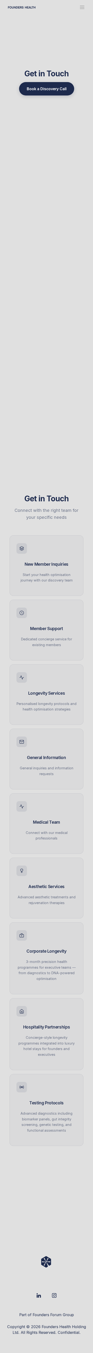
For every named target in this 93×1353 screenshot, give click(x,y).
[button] (82, 7)
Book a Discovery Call (47, 88)
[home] (21, 7)
